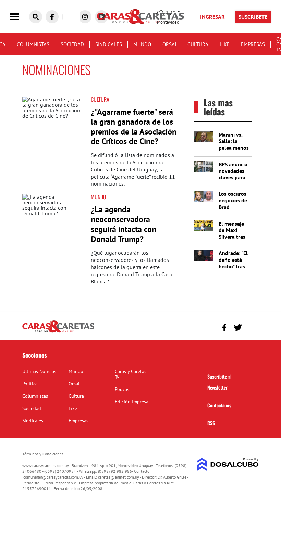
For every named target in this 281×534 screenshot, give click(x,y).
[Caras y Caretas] (58, 332)
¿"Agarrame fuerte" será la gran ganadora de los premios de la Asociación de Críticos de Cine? (133, 126)
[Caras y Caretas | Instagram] (84, 16)
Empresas (253, 44)
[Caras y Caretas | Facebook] (52, 16)
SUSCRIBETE (253, 16)
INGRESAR (212, 16)
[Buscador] (35, 16)
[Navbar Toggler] (19, 17)
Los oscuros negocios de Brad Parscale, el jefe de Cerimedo (233, 210)
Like (225, 44)
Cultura (197, 44)
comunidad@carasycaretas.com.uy (53, 477)
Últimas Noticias (39, 371)
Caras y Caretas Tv (130, 374)
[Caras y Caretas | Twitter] (237, 327)
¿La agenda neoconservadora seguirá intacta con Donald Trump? (123, 224)
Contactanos (219, 405)
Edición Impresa (131, 401)
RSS (211, 423)
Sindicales (108, 44)
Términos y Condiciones (42, 453)
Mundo (142, 44)
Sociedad (72, 44)
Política (30, 384)
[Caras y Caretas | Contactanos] (251, 326)
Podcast (123, 389)
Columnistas (33, 44)
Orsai (169, 44)
